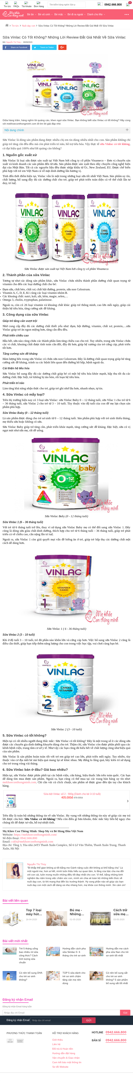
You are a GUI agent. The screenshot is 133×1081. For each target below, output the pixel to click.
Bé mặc (58, 14)
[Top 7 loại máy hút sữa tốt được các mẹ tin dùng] (13, 918)
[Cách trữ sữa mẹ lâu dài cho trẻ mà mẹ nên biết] (100, 918)
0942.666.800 (116, 1032)
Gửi (125, 1012)
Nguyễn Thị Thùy (13, 42)
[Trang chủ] (7, 25)
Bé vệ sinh (44, 14)
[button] (5, 801)
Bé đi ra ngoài (75, 14)
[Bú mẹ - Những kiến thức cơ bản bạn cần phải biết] (56, 918)
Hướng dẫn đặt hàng (63, 1053)
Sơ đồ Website (60, 1066)
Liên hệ (56, 1044)
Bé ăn (30, 14)
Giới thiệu (57, 1039)
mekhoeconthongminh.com (19, 782)
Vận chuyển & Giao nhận (66, 1057)
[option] (66, 800)
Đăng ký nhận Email (18, 1020)
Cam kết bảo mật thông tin (66, 1062)
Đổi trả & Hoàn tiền (62, 1048)
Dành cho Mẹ (95, 14)
